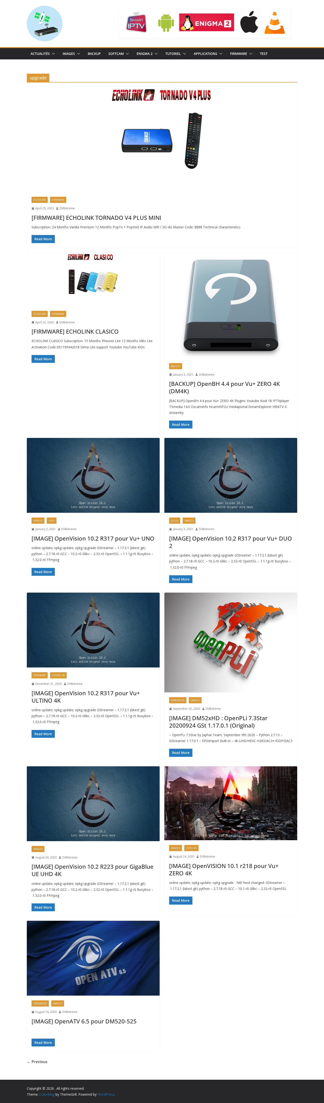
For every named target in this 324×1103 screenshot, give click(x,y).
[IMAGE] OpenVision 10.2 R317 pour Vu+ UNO (93, 538)
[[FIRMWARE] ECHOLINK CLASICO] (93, 279)
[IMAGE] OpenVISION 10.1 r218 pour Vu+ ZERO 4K (224, 869)
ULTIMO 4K (58, 675)
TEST (264, 53)
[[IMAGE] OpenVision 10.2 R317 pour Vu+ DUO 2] (230, 475)
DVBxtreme (67, 208)
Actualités (40, 53)
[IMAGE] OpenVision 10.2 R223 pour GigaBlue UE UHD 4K (92, 870)
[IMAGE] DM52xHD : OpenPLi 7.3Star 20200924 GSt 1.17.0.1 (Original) (218, 721)
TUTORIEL (173, 53)
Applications (205, 53)
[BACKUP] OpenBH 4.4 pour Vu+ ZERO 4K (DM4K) (224, 387)
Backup (94, 53)
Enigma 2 (145, 53)
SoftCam (116, 53)
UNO (52, 520)
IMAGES (69, 53)
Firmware (238, 53)
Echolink (39, 199)
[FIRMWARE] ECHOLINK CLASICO (75, 331)
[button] (52, 53)
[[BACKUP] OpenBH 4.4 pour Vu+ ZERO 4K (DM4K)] (230, 305)
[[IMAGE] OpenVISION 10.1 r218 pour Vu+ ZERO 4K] (230, 803)
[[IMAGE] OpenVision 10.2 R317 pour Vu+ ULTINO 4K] (93, 630)
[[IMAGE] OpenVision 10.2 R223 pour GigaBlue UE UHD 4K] (93, 803)
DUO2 (174, 520)
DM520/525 (178, 700)
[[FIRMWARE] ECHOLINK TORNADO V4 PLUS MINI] (162, 139)
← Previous (37, 1061)
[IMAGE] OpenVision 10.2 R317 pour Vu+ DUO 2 (230, 542)
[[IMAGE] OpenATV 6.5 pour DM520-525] (93, 958)
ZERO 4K (191, 848)
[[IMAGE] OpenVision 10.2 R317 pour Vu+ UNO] (93, 475)
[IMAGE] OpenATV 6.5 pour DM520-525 (84, 1021)
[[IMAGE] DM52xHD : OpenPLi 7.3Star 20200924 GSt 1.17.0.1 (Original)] (230, 642)
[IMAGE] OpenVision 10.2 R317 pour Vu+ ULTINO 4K (86, 696)
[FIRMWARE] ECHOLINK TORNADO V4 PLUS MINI (96, 217)
